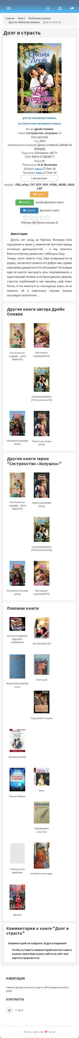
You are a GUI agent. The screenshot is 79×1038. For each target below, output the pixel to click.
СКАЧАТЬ (30, 210)
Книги (21, 18)
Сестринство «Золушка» (42, 133)
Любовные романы (39, 18)
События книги (39, 178)
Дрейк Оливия (43, 129)
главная (10, 987)
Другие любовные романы (24, 22)
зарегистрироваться (25, 958)
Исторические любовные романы (39, 123)
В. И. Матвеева (47, 164)
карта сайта (43, 987)
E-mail (19, 1010)
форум (19, 987)
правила (55, 987)
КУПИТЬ (40, 194)
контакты (30, 987)
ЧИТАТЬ (25, 202)
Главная (10, 18)
